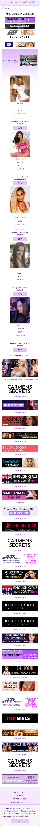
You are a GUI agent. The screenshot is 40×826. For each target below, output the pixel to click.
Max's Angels (20, 502)
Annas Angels (20, 169)
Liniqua (20, 270)
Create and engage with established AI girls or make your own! (20, 379)
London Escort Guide (22, 2)
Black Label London (20, 613)
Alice (20, 214)
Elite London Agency (20, 662)
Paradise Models (20, 335)
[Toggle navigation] (3, 2)
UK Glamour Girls (20, 113)
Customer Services (20, 799)
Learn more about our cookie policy (16, 816)
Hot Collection (20, 280)
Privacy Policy (20, 792)
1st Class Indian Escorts (20, 677)
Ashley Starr (20, 159)
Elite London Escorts (20, 396)
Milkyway (20, 325)
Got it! (20, 821)
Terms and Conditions (20, 802)
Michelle (20, 103)
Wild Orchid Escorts (20, 754)
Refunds (20, 795)
